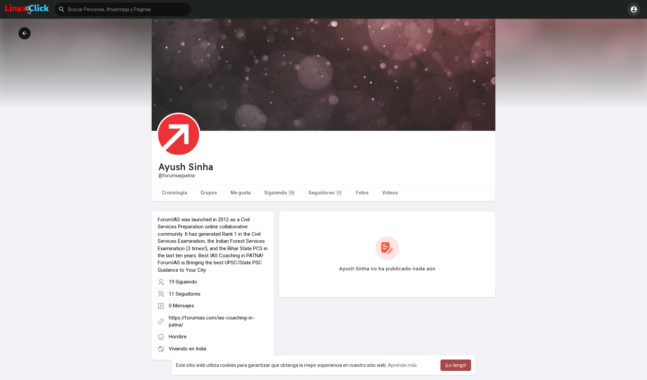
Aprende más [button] (402, 365)
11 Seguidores (185, 294)
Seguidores (324, 192)
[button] (123, 9)
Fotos (362, 192)
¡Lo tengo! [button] (455, 365)
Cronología (174, 192)
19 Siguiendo (183, 282)
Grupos (209, 192)
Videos (390, 192)
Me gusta (240, 192)
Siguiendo (279, 192)
